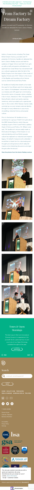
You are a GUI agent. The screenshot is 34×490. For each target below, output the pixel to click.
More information (12, 476)
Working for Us (18, 393)
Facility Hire (11, 391)
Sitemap (4, 426)
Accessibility (5, 421)
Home (3, 391)
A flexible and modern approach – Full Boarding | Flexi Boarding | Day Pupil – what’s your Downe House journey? (17, 3)
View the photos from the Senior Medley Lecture (17, 152)
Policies (28, 393)
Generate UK (25, 482)
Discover (17, 349)
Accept (4, 477)
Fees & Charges (7, 393)
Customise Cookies (13, 477)
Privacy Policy (5, 424)
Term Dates (20, 391)
